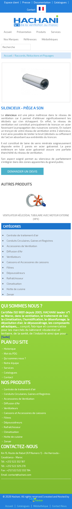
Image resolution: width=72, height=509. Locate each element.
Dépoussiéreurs (16, 272)
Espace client (11, 2)
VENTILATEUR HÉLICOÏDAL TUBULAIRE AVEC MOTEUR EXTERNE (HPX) (36, 217)
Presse (26, 2)
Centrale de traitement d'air (22, 235)
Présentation (24, 31)
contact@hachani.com (19, 474)
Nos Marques (11, 39)
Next (66, 78)
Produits (41, 31)
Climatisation (14, 283)
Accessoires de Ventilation (22, 246)
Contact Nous (59, 506)
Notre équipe (11, 362)
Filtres (10, 267)
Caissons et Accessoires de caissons (28, 262)
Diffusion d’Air (15, 251)
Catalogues (60, 2)
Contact (31, 9)
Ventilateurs (14, 256)
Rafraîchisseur (15, 278)
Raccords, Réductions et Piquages (34, 55)
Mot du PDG (10, 353)
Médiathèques (50, 39)
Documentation (42, 2)
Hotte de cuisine (16, 289)
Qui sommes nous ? (15, 358)
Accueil (8, 31)
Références (30, 39)
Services (56, 31)
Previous (6, 78)
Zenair (10, 294)
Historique (10, 348)
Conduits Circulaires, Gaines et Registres (30, 240)
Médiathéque (40, 506)
